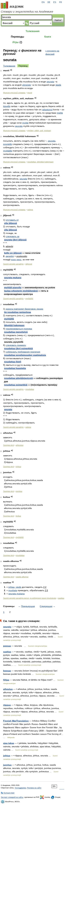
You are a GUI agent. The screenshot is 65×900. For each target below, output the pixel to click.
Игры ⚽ (17, 42)
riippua (7, 705)
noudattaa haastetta (15, 368)
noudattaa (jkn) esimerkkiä (18, 348)
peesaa (7, 646)
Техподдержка (20, 788)
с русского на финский (52, 52)
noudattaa (29, 389)
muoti (29, 93)
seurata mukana (12, 277)
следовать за (12, 236)
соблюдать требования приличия (23, 352)
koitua (18, 516)
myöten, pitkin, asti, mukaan (39, 131)
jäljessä (28, 264)
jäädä (58, 85)
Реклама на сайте (34, 788)
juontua (19, 491)
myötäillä (7, 150)
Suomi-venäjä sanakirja (13, 264)
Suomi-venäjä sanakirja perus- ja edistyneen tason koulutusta (29, 598)
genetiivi (10, 256)
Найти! (58, 20)
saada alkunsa (22, 577)
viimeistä (26, 85)
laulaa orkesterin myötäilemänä (21, 291)
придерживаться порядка (19, 328)
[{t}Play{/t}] (11, 70)
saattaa (61, 598)
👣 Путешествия (7, 793)
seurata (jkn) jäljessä (15, 239)
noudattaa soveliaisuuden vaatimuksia (25, 355)
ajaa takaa (8, 743)
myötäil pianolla (12, 287)
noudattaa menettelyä (16, 332)
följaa (6, 680)
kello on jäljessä (13, 253)
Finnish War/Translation (16, 721)
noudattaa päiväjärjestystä (18, 378)
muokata (12, 590)
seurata (50, 81)
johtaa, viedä (14, 587)
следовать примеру (16, 345)
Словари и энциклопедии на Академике (27, 11)
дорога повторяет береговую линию (24, 309)
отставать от (12, 220)
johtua (18, 467)
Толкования (32, 31)
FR (60, 2)
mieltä (60, 113)
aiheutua (19, 445)
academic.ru (12, 5)
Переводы (17, 36)
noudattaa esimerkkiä (15, 385)
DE (48, 2)
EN (43, 2)
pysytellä (7, 144)
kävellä (6, 106)
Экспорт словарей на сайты (12, 797)
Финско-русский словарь (14, 93)
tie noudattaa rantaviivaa (17, 312)
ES (54, 2)
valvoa (30, 210)
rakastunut (47, 109)
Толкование (9, 66)
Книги (47, 36)
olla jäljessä (10, 223)
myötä (25, 122)
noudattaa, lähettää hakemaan (40, 162)
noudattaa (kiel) (12, 361)
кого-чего (16, 259)
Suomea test (8, 445)
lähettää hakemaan (14, 325)
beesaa (7, 670)
